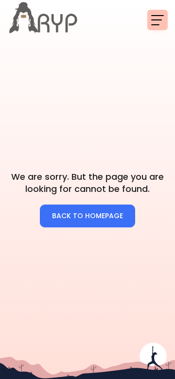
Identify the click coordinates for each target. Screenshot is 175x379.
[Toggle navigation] (157, 20)
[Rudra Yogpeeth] (43, 19)
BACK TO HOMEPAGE (87, 216)
